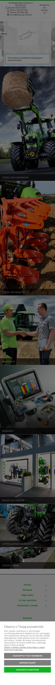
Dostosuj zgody (27, 663)
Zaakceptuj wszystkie (27, 670)
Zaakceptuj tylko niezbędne (27, 656)
